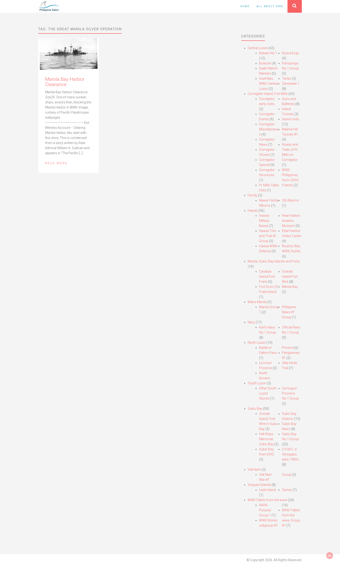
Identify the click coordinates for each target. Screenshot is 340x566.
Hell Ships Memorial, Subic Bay (266, 439)
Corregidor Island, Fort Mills (268, 94)
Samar (287, 490)
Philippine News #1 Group (289, 312)
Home (245, 6)
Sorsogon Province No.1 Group (290, 393)
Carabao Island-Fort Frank (267, 276)
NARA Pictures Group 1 (265, 510)
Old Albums (290, 200)
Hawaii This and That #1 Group (267, 236)
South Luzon (257, 383)
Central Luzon (258, 48)
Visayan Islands (259, 485)
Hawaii (253, 210)
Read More (56, 163)
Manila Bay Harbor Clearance (64, 81)
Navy (251, 322)
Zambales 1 (290, 83)
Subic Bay (255, 408)
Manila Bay (290, 287)
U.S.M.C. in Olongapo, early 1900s (290, 454)
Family (252, 195)
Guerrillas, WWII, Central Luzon (268, 83)
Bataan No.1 (268, 53)
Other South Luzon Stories (267, 393)
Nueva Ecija (290, 53)
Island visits (290, 119)
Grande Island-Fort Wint (290, 276)
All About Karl (270, 6)
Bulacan (265, 63)
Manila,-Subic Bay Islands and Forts (274, 261)
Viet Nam (254, 469)
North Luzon (257, 342)
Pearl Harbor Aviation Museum (291, 221)
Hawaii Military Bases (264, 221)
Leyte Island (267, 490)
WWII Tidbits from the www (267, 500)
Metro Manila (257, 302)
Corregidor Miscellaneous (268, 129)
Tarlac (286, 78)
